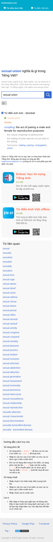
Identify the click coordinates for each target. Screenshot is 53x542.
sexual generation (12, 376)
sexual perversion (12, 390)
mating (22, 145)
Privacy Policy (10, 524)
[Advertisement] (26, 40)
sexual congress (11, 332)
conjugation (40, 145)
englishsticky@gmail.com (11, 161)
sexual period (9, 310)
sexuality (7, 266)
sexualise (7, 257)
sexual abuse (9, 284)
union (10, 148)
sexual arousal (10, 319)
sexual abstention (11, 368)
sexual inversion (11, 359)
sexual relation (10, 354)
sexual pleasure (11, 346)
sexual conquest (11, 337)
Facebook (44, 524)
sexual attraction (11, 372)
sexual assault (10, 323)
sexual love (8, 275)
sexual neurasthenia (13, 399)
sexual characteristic (13, 416)
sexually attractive (12, 412)
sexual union (9, 293)
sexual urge (9, 279)
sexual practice (10, 350)
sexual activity (10, 328)
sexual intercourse (12, 394)
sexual (6, 248)
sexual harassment (12, 381)
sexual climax (10, 301)
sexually (7, 253)
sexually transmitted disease (17, 425)
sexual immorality (11, 385)
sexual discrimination (13, 421)
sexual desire (9, 306)
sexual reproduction (13, 407)
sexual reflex (9, 315)
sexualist (7, 262)
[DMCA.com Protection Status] (22, 531)
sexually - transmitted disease (18, 429)
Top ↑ (7, 531)
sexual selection (11, 363)
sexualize (7, 270)
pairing (30, 145)
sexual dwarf (9, 288)
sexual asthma (10, 297)
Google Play (28, 524)
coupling (9, 127)
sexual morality (10, 341)
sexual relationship (12, 403)
